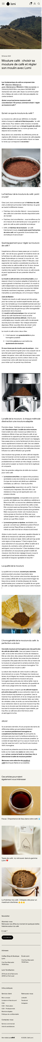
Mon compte (6, 997)
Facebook (24, 1000)
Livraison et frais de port (9, 1000)
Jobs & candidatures (8, 1026)
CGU (3, 1003)
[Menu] (3, 3)
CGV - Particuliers (7, 1006)
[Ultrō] (13, 1037)
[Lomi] (17, 3)
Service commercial (8, 1024)
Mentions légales (7, 1011)
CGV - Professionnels (8, 1008)
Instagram (24, 1003)
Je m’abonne (7, 937)
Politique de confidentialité (10, 1014)
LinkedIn (24, 997)
